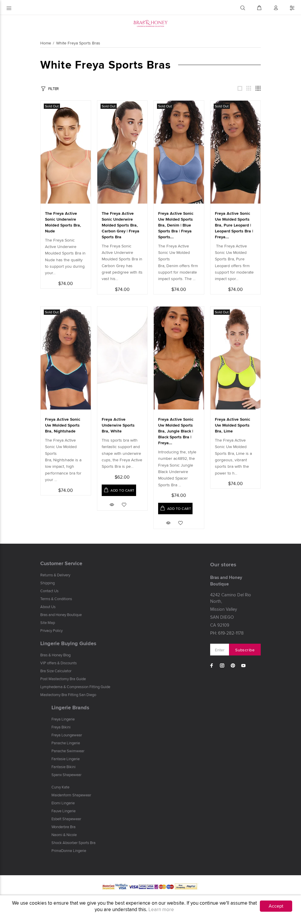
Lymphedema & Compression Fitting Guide (75, 686)
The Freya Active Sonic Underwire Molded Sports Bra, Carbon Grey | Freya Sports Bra (120, 225)
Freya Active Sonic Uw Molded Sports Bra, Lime (232, 425)
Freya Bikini (61, 727)
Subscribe (245, 650)
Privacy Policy (51, 630)
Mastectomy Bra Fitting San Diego (68, 694)
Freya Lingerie (63, 719)
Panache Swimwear (67, 750)
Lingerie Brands (70, 707)
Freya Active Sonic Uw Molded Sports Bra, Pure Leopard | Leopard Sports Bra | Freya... (234, 225)
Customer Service (61, 563)
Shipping (47, 582)
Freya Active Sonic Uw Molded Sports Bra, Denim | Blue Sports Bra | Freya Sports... (175, 225)
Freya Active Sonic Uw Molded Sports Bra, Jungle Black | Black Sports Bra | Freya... (175, 431)
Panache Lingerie (65, 742)
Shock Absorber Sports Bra (73, 842)
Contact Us (49, 590)
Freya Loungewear (66, 735)
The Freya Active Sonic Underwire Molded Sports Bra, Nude (63, 222)
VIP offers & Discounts (58, 662)
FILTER (53, 88)
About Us (48, 606)
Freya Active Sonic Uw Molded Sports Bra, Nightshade (62, 425)
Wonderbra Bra (63, 826)
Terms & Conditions (56, 598)
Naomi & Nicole (64, 834)
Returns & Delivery (55, 575)
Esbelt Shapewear (66, 818)
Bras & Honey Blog (55, 655)
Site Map (47, 622)
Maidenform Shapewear (71, 795)
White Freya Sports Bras (78, 43)
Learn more (161, 909)
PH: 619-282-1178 (227, 633)
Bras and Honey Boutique (61, 614)
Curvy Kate (60, 787)
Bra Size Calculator (55, 670)
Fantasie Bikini (63, 766)
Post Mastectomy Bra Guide (63, 678)
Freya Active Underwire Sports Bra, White (118, 425)
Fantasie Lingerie (65, 758)
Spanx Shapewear (66, 774)
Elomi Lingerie (63, 803)
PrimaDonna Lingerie (68, 850)
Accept (276, 906)
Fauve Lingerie (63, 810)
